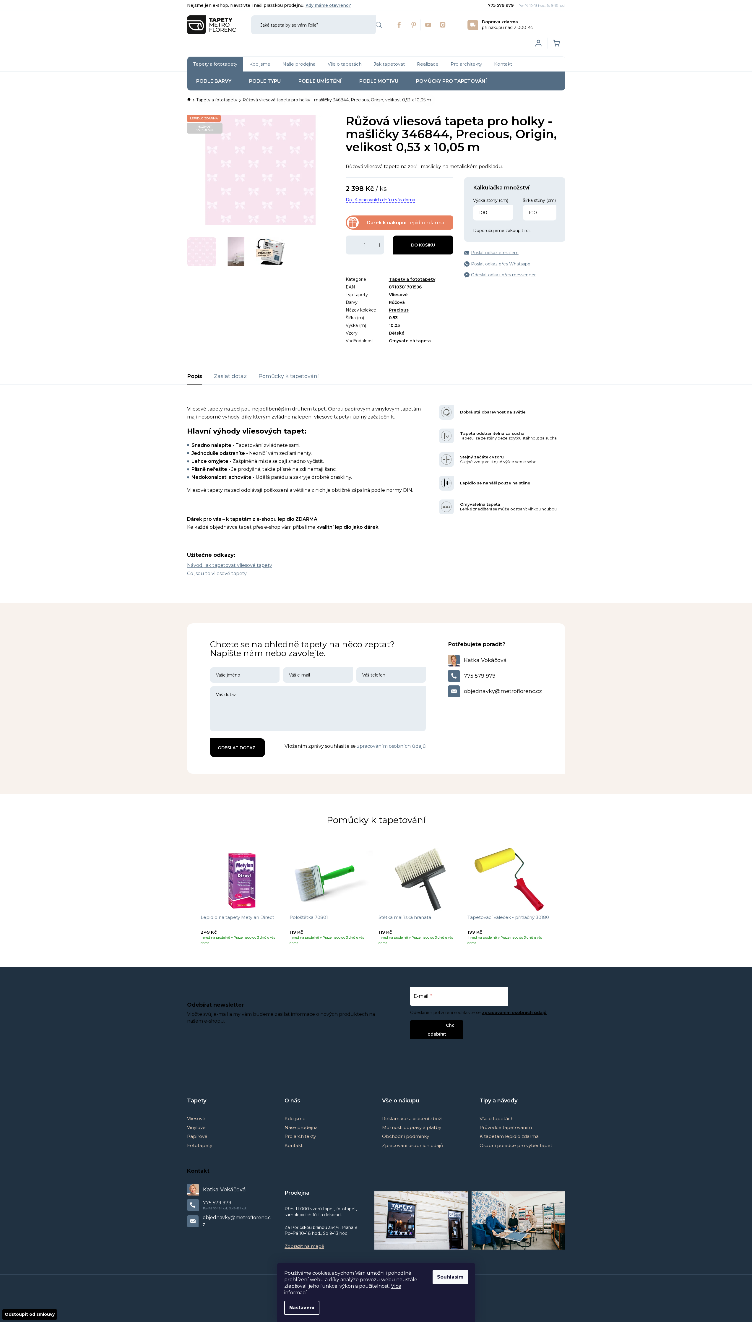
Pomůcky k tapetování (289, 376)
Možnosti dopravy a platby (411, 1127)
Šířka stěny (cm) (539, 200)
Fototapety (199, 1145)
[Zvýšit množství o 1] (379, 245)
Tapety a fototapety (412, 279)
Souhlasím (450, 1277)
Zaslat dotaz (230, 376)
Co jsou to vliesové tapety (217, 573)
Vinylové (196, 1127)
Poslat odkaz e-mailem (495, 252)
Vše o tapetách (497, 1118)
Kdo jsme (295, 1118)
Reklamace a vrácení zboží (412, 1118)
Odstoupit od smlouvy (30, 1314)
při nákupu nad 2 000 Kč (507, 24)
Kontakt (294, 1145)
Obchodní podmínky (405, 1136)
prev (191, 898)
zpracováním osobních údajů (391, 746)
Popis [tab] (194, 376)
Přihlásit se (432, 1025)
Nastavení (301, 1307)
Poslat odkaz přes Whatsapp (500, 264)
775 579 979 (501, 5)
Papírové (197, 1136)
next (560, 898)
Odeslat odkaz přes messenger (503, 275)
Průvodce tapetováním (506, 1127)
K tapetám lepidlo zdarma (509, 1136)
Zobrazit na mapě (304, 1246)
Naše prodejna (301, 1127)
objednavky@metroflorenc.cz (503, 691)
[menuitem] (215, 64)
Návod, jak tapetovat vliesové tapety (229, 565)
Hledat (379, 24)
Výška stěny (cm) (490, 200)
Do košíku (423, 245)
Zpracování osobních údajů (412, 1145)
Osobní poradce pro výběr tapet (516, 1145)
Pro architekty (300, 1136)
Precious (399, 310)
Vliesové (398, 294)
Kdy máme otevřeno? (328, 5)
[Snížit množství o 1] (350, 245)
